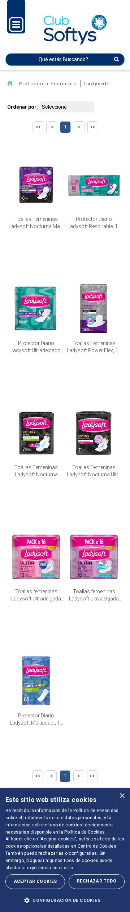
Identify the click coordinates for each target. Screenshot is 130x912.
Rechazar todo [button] (96, 881)
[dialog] (65, 850)
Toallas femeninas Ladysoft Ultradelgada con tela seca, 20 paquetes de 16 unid (36, 595)
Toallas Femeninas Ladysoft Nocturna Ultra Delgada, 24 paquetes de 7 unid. (93, 471)
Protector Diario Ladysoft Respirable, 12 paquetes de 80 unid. (94, 223)
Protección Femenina (48, 83)
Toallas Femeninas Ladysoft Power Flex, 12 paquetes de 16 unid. (94, 347)
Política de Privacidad (96, 810)
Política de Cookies (84, 832)
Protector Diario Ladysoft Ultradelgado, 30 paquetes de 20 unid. (36, 347)
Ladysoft (96, 83)
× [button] (122, 796)
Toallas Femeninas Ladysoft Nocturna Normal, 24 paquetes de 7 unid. (36, 471)
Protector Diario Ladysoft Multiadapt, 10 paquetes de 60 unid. (36, 719)
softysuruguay (9, 83)
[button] (65, 900)
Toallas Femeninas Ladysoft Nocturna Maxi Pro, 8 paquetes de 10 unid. (36, 223)
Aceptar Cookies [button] (35, 881)
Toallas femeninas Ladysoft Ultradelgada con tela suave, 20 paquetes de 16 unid (94, 595)
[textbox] (65, 59)
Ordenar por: (22, 107)
